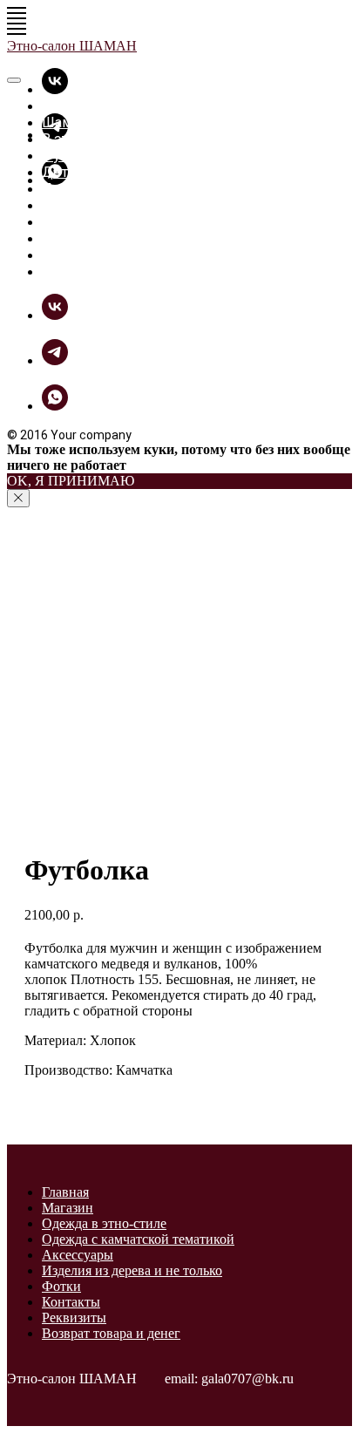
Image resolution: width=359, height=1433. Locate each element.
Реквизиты (74, 1317)
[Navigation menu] (16, 13)
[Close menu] (14, 80)
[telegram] (55, 360)
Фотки (63, 222)
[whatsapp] (55, 405)
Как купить (79, 255)
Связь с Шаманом (100, 271)
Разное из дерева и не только (140, 205)
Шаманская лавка (100, 122)
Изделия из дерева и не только (132, 1270)
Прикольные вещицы (113, 188)
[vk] (55, 89)
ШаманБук (77, 238)
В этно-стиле (85, 139)
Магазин (67, 1207)
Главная (67, 106)
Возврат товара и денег (111, 1333)
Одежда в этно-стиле (104, 1223)
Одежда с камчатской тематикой (138, 1239)
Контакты (71, 1301)
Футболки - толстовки (115, 155)
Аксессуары (77, 1254)
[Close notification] (18, 498)
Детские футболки (104, 172)
